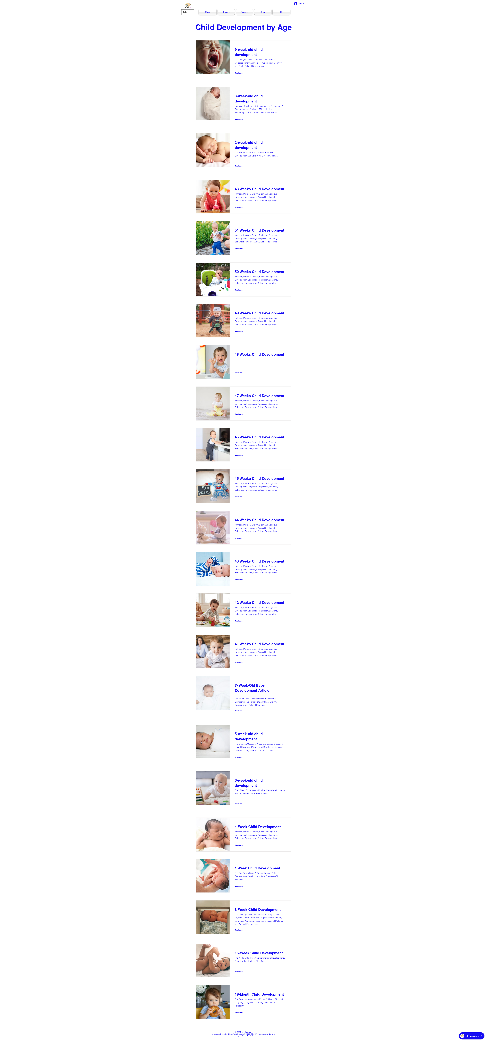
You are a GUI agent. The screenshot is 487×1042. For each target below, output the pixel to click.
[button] (242, 73)
